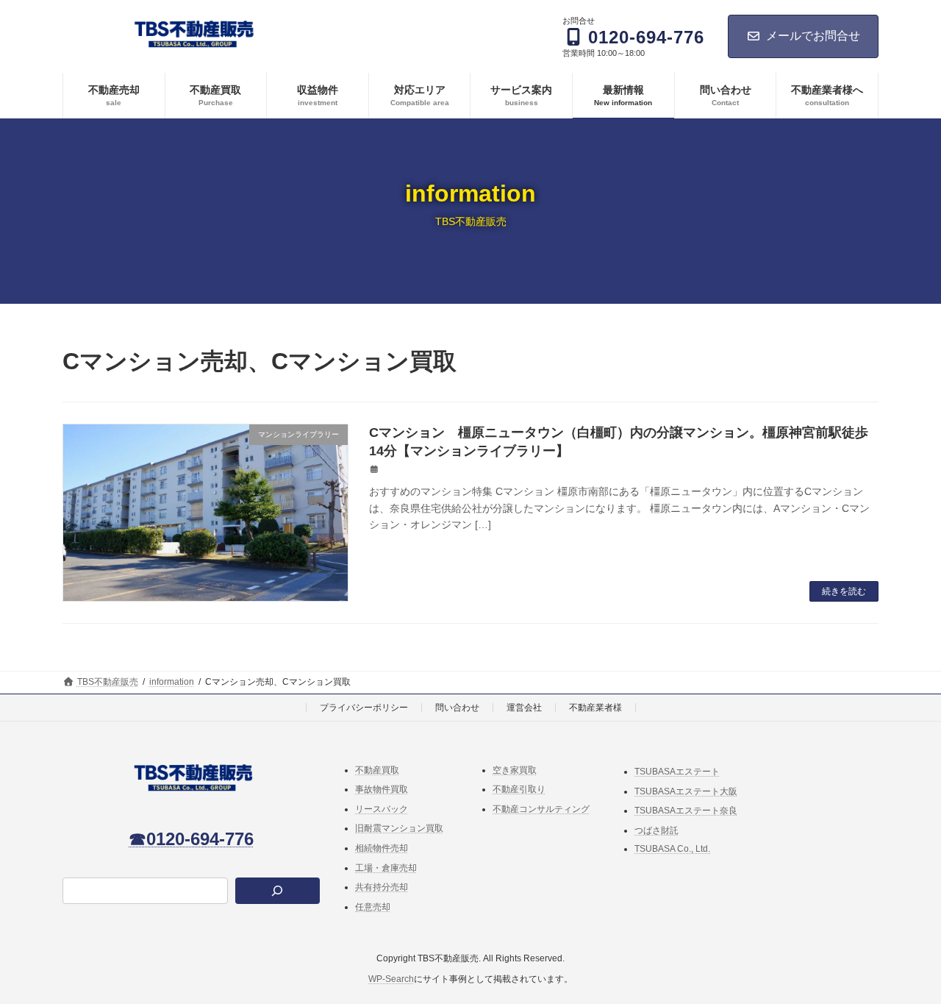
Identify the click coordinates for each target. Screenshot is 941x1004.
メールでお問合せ (813, 35)
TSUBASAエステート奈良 (685, 810)
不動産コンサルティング (541, 809)
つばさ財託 (656, 830)
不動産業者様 (595, 707)
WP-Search (391, 979)
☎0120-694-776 (191, 838)
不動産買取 (377, 769)
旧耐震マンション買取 (399, 828)
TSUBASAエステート (677, 771)
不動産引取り (519, 789)
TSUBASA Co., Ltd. (672, 849)
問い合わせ (457, 707)
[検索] (278, 890)
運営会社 (524, 707)
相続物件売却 (381, 848)
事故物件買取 (381, 789)
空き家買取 (515, 769)
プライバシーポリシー (364, 707)
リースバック (381, 809)
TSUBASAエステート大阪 (685, 791)
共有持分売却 (381, 887)
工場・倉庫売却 (386, 867)
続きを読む (844, 591)
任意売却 (372, 907)
